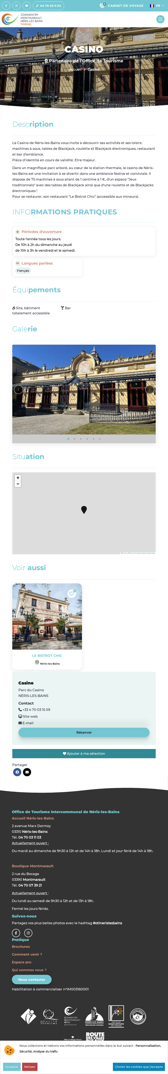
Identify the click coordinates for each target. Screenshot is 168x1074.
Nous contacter (31, 979)
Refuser (29, 1067)
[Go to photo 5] (93, 439)
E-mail (28, 723)
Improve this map (148, 553)
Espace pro (21, 962)
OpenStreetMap (135, 553)
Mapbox (125, 553)
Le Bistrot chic (47, 656)
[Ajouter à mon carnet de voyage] (71, 593)
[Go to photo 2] (74, 439)
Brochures (21, 946)
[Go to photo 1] (68, 439)
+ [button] (18, 477)
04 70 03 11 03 (50, 6)
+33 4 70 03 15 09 (36, 710)
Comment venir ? (27, 954)
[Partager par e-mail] (27, 772)
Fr (158, 6)
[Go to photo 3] (81, 439)
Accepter (12, 1067)
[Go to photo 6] (100, 439)
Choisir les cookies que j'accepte (139, 1067)
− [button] (18, 483)
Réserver (84, 732)
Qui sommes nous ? (29, 970)
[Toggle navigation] (160, 19)
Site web (30, 716)
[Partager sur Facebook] (17, 772)
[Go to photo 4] (87, 439)
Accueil (75, 69)
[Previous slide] (18, 389)
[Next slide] (149, 389)
